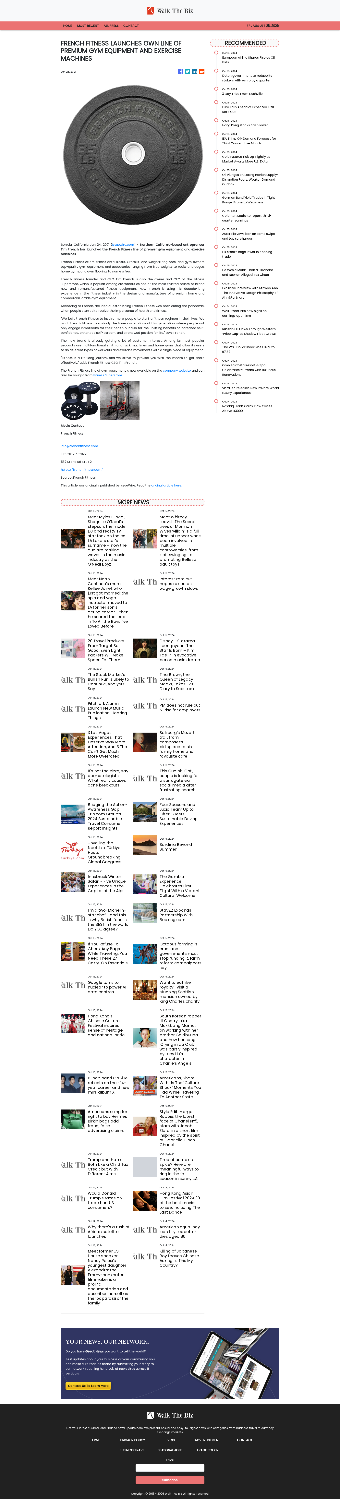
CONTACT (131, 25)
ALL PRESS (111, 25)
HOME (67, 25)
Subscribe (170, 1480)
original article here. (166, 485)
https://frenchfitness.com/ (82, 469)
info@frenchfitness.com (79, 446)
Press (170, 1440)
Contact (245, 1440)
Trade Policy (207, 1450)
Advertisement (207, 1440)
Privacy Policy (132, 1440)
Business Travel (132, 1450)
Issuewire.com (123, 244)
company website (177, 370)
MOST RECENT (88, 25)
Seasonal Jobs (170, 1450)
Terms (95, 1440)
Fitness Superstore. (108, 375)
